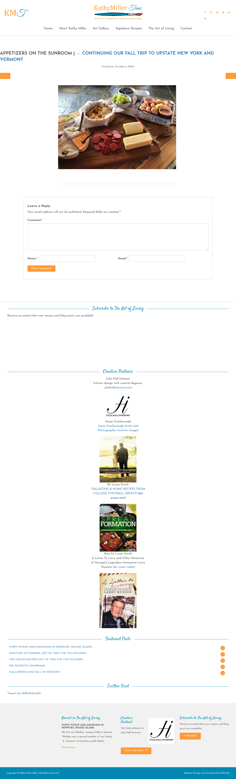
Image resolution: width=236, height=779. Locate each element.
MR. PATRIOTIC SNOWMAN (27, 665)
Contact (186, 28)
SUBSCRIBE (190, 736)
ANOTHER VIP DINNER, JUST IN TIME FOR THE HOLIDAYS (47, 653)
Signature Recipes (128, 28)
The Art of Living (161, 28)
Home (48, 28)
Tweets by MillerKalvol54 (24, 693)
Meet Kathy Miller (72, 28)
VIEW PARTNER (134, 750)
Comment (35, 220)
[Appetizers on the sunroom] (117, 126)
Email (123, 258)
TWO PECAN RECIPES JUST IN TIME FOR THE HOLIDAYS (46, 659)
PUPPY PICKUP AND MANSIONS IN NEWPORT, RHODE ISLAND (50, 647)
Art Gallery (101, 28)
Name (32, 258)
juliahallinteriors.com (118, 387)
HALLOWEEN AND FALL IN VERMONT (34, 672)
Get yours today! (124, 567)
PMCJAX (225, 773)
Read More (68, 747)
